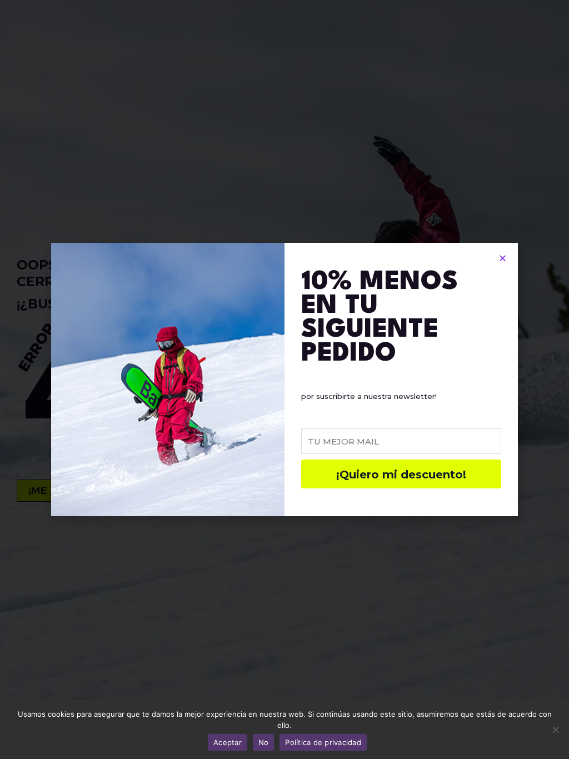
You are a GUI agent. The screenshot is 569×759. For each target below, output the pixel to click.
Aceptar (227, 742)
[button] (502, 258)
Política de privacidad (323, 742)
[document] (284, 379)
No (263, 742)
